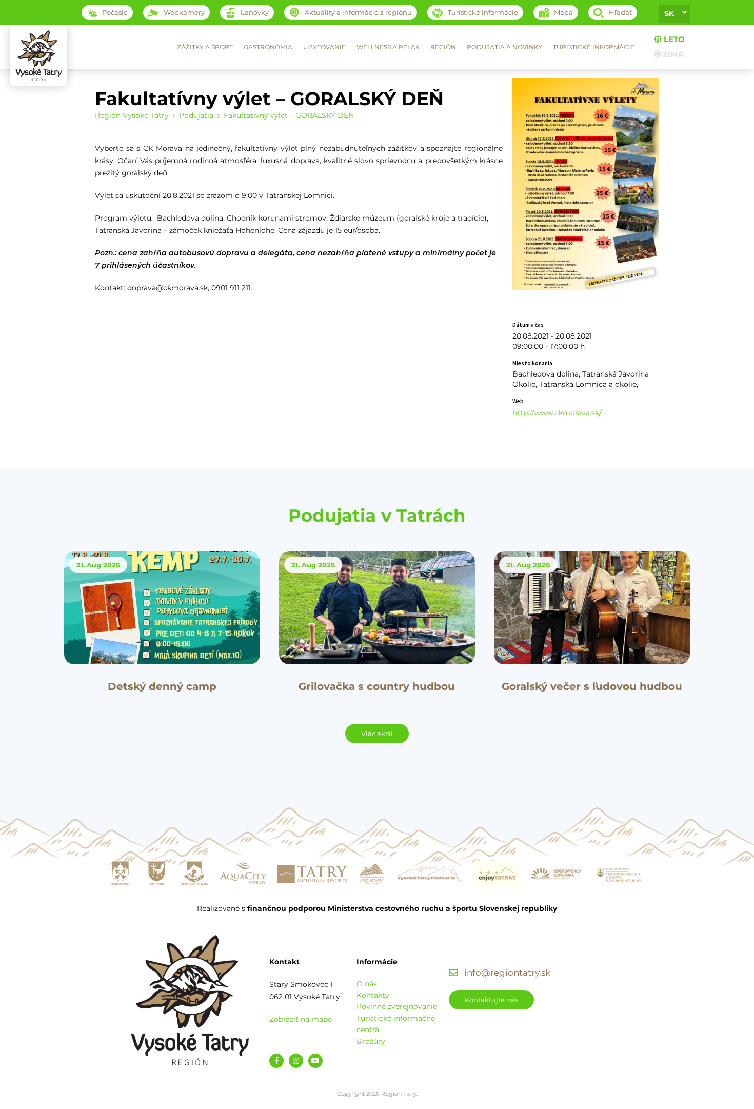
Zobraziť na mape (300, 1019)
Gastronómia (268, 47)
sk (669, 13)
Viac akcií (377, 733)
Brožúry (370, 1041)
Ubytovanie (324, 47)
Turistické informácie (593, 47)
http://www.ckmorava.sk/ (557, 413)
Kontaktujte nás (491, 1000)
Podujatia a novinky (504, 47)
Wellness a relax (388, 47)
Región (443, 47)
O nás (366, 983)
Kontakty (372, 995)
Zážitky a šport (205, 47)
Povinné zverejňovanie (396, 1006)
